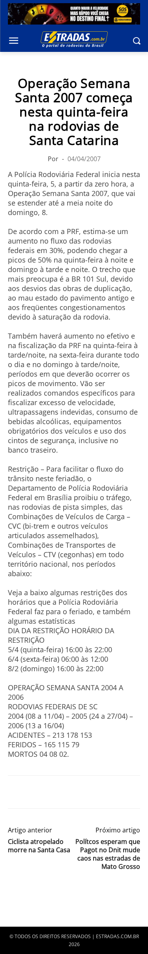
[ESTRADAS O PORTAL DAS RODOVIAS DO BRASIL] (74, 39)
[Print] (88, 792)
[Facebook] (16, 792)
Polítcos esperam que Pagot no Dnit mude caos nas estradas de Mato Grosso (107, 854)
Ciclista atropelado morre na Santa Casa (39, 846)
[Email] (70, 792)
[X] (34, 792)
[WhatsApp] (52, 792)
